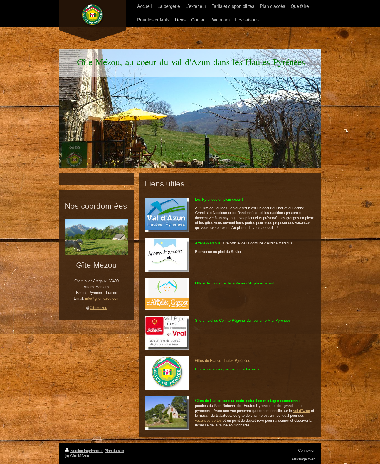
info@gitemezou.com (102, 298)
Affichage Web (303, 459)
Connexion (306, 450)
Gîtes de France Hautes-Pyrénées (222, 361)
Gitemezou (98, 308)
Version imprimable (86, 451)
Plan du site (114, 451)
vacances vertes (208, 420)
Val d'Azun (301, 411)
